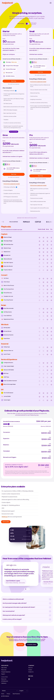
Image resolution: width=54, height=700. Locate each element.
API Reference (4, 681)
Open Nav (50, 3)
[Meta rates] (30, 62)
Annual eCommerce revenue (11, 421)
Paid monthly (21, 23)
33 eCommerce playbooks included (12, 184)
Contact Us (30, 672)
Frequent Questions (5, 672)
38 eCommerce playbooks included (38, 185)
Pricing (30, 676)
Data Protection (16, 693)
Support (3, 674)
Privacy (8, 693)
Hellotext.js (3, 683)
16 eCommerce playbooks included (38, 81)
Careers (30, 669)
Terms (2, 693)
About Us (30, 667)
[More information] (9, 95)
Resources (3, 669)
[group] (20, 574)
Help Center (4, 667)
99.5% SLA (4, 516)
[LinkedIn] (40, 679)
